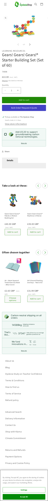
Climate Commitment (15, 438)
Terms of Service (13, 393)
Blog (7, 367)
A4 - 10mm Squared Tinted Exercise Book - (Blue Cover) (12, 282)
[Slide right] (30, 44)
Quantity (5, 85)
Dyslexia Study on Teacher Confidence (23, 373)
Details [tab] (10, 160)
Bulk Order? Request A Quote (24, 107)
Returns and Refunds (15, 450)
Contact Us (10, 425)
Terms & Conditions (14, 380)
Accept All (24, 497)
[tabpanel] (24, 165)
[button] (5, 4)
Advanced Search (13, 412)
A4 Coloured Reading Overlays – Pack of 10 (35, 281)
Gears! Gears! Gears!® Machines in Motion (35, 215)
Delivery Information (15, 418)
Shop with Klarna (13, 431)
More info (24, 143)
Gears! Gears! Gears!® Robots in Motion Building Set (12, 216)
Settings (24, 490)
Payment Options (13, 456)
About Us (9, 360)
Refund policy (12, 400)
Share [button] (7, 151)
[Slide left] (18, 44)
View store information (16, 124)
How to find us (12, 387)
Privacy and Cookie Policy (17, 463)
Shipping (5, 80)
